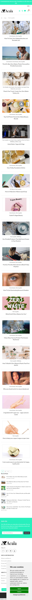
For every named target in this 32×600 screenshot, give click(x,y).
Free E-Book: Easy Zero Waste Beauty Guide (16, 476)
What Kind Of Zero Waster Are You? (16, 314)
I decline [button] (19, 591)
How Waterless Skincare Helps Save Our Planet (17, 481)
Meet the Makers (25, 140)
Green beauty (12, 36)
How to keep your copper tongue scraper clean (16, 438)
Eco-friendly (5, 87)
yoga (20, 141)
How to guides (19, 36)
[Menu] (19, 11)
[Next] (11, 471)
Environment (9, 61)
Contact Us (3, 568)
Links (28, 6)
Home (1, 17)
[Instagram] (10, 551)
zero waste (18, 88)
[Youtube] (14, 551)
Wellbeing (12, 141)
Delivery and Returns (6, 558)
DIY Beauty (12, 189)
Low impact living (25, 87)
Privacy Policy (4, 563)
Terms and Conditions (6, 560)
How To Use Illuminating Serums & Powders (16, 290)
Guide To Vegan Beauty (16, 215)
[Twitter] (7, 551)
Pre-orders (3, 566)
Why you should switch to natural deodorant (16, 389)
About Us (3, 575)
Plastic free (13, 88)
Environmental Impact (6, 583)
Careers (3, 580)
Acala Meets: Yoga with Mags (16, 144)
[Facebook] (3, 551)
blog (5, 18)
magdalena (19, 140)
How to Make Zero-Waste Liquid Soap (16, 191)
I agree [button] (19, 588)
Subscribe (26, 533)
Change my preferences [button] (19, 594)
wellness (17, 141)
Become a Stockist (5, 578)
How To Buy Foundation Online (16, 168)
